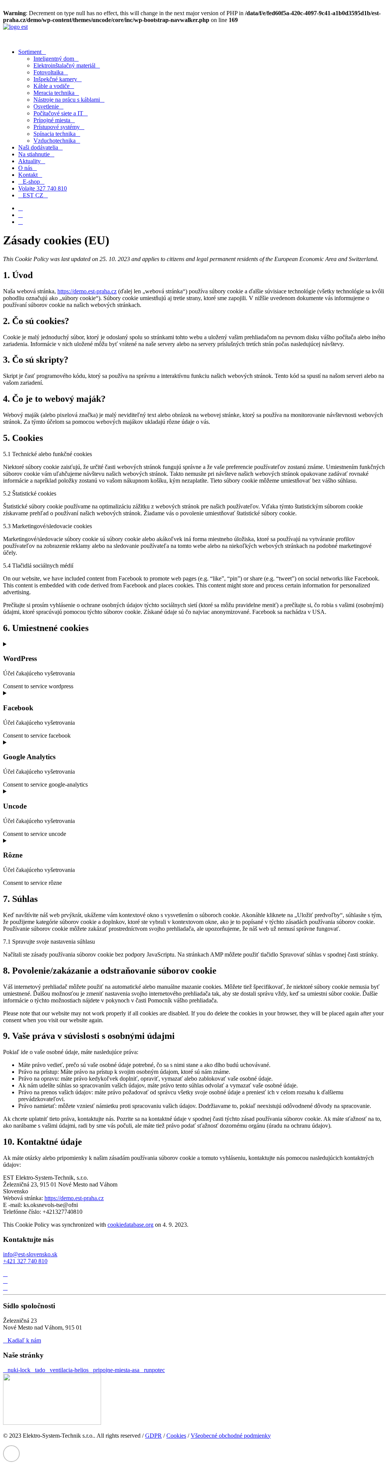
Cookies (176, 1435)
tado (40, 1370)
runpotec (154, 1370)
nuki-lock (19, 1370)
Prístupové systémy (56, 127)
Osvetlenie (46, 106)
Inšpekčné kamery (55, 79)
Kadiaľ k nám (24, 1340)
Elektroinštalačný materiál (64, 65)
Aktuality (29, 161)
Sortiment (29, 52)
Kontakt (28, 175)
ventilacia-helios (69, 1370)
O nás (25, 168)
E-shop (31, 181)
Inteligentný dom (53, 58)
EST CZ (33, 195)
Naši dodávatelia (38, 147)
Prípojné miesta (51, 120)
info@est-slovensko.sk (30, 1254)
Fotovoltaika (48, 72)
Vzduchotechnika (54, 140)
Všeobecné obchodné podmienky (231, 1435)
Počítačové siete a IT (58, 113)
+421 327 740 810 (25, 1261)
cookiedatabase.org (130, 1224)
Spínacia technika (54, 134)
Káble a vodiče (51, 86)
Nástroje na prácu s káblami (66, 99)
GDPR (153, 1435)
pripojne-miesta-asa (116, 1370)
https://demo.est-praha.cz (87, 291)
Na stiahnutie (34, 154)
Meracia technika (53, 93)
